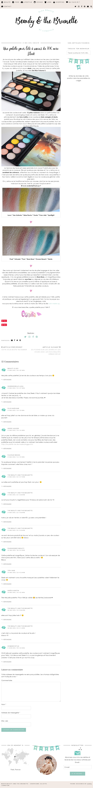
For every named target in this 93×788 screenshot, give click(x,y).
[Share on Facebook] (14, 340)
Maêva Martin (13, 590)
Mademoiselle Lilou (15, 386)
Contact (7, 6)
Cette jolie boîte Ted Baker (14, 348)
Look (49, 2)
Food (17, 2)
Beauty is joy (13, 368)
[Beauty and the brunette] (46, 20)
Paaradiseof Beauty (16, 548)
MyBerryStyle (13, 646)
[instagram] (79, 6)
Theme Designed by (81, 783)
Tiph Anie (11, 570)
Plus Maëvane (13, 408)
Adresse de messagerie (10, 713)
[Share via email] (11, 340)
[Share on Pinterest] (20, 340)
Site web (4, 721)
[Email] (88, 6)
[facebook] (81, 6)
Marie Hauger (13, 428)
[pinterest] (85, 6)
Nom (3, 704)
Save (5, 325)
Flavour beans (14, 455)
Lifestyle (28, 2)
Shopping (60, 2)
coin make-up (54, 303)
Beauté (7, 2)
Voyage (39, 2)
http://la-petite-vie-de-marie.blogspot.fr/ (17, 444)
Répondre (7, 379)
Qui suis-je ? (74, 2)
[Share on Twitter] (17, 340)
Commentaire (6, 680)
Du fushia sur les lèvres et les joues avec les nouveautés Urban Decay (46, 350)
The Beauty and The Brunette (20, 475)
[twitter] (75, 6)
